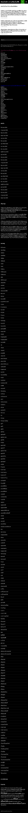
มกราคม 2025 (4, 178)
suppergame (3, 548)
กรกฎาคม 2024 (4, 195)
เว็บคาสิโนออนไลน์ (5, 743)
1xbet (2, 263)
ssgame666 (3, 545)
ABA (2, 277)
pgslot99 (3, 453)
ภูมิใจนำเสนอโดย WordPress (6, 811)
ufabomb (3, 580)
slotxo (2, 65)
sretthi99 (3, 542)
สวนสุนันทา (3, 716)
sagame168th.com (5, 510)
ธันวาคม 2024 (4, 181)
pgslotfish (3, 458)
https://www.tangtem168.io (7, 66)
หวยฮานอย (3, 727)
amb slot (3, 288)
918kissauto (3, 271)
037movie (3, 247)
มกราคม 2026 (4, 146)
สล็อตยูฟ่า (3, 694)
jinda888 (3, 353)
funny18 (3, 323)
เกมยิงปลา (3, 732)
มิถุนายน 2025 (4, 165)
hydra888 (3, 342)
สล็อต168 (3, 659)
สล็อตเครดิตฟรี (4, 702)
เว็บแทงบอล (3, 757)
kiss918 (2, 74)
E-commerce (4, 307)
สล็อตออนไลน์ (4, 700)
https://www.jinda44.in (6, 58)
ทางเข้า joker (4, 80)
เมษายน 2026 (4, 138)
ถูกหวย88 (3, 602)
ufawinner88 (4, 586)
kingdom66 (3, 369)
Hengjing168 (4, 54)
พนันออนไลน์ (4, 629)
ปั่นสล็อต (3, 618)
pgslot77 (3, 448)
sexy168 (3, 521)
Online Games (4, 402)
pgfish (2, 429)
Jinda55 (2, 350)
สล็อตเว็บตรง (4, 55)
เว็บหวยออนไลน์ (4, 754)
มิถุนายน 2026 (4, 132)
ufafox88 (3, 583)
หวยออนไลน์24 (4, 724)
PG (1, 415)
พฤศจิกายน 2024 (4, 184)
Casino (2, 304)
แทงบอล (3, 765)
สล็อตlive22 (3, 683)
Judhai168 (3, 366)
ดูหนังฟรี (3, 107)
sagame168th (4, 507)
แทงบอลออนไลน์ (4, 767)
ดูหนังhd (3, 108)
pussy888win (4, 491)
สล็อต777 (3, 673)
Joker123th (8, 791)
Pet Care (3, 412)
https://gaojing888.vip (6, 73)
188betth (3, 261)
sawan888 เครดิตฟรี (5, 513)
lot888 (2, 385)
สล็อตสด (3, 697)
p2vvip (2, 407)
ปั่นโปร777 (3, 626)
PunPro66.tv (4, 472)
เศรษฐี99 (3, 762)
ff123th (2, 312)
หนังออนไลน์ (4, 719)
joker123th (3, 361)
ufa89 (2, 572)
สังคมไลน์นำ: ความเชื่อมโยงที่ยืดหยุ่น (11, 2)
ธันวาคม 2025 (4, 149)
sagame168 (3, 505)
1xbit (2, 266)
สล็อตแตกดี (3, 713)
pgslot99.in (3, 456)
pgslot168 (3, 445)
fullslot (2, 317)
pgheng (2, 431)
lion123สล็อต (4, 374)
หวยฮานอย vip (4, 729)
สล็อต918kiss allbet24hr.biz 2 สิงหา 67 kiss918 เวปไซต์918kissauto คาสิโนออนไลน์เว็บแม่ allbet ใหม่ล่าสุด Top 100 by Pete (13, 31)
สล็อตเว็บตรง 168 (5, 708)
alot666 (2, 285)
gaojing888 (3, 328)
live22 (2, 377)
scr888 (2, 518)
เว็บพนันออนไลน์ (4, 748)
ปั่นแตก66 (3, 621)
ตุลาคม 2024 (4, 187)
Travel (2, 561)
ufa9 (2, 575)
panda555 (3, 410)
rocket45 (3, 494)
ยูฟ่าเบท (2, 643)
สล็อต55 (3, 664)
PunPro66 (3, 469)
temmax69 (3, 559)
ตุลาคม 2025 (4, 154)
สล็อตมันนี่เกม (4, 692)
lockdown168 (4, 383)
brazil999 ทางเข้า (5, 301)
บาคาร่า (2, 64)
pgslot (2, 61)
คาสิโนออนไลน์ (4, 594)
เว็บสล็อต (3, 751)
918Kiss (2, 269)
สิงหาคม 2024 (4, 192)
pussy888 (3, 62)
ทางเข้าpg (3, 608)
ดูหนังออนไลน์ (4, 79)
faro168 (2, 309)
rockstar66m (4, 496)
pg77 (2, 423)
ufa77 (2, 570)
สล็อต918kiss (15, 801)
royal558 (3, 499)
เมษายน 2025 (4, 170)
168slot (2, 252)
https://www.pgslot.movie (7, 99)
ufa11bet (3, 564)
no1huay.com (4, 396)
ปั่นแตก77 (3, 624)
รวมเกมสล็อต (4, 645)
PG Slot (2, 418)
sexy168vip (3, 523)
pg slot (2, 70)
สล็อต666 (3, 670)
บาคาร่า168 (3, 613)
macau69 (3, 388)
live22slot (3, 104)
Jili (1, 345)
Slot (2, 529)
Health (2, 334)
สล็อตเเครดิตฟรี (4, 711)
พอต (2, 632)
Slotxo (2, 537)
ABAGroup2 (3, 280)
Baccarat (3, 293)
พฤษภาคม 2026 (4, 135)
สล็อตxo (2, 689)
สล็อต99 (3, 681)
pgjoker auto (4, 437)
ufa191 (2, 567)
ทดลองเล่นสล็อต (4, 605)
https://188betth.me (5, 77)
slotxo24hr (3, 540)
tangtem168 (3, 551)
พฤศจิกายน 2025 (4, 151)
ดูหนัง (2, 599)
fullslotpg (3, 320)
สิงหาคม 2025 (4, 160)
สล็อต (2, 656)
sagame (2, 91)
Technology (3, 553)
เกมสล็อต (3, 735)
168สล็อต (3, 255)
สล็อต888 (3, 60)
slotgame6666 (4, 534)
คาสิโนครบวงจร (4, 591)
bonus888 (3, 299)
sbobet (2, 515)
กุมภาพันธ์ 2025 (4, 176)
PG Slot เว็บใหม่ (4, 420)
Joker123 (3, 355)
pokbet (2, 464)
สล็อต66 (3, 667)
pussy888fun (4, 486)
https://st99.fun (4, 57)
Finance (2, 315)
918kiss (2, 87)
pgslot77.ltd (3, 450)
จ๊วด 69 (2, 597)
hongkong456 (4, 339)
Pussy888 (3, 483)
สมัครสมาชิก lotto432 (6, 651)
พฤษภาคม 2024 (4, 197)
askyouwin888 (4, 290)
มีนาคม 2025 (4, 173)
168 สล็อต (3, 250)
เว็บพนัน (3, 746)
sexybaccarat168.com (6, 526)
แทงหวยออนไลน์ (4, 770)
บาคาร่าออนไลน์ (4, 616)
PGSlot (2, 442)
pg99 (2, 102)
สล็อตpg (2, 686)
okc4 (2, 399)
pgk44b (2, 439)
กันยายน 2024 (4, 189)
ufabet (2, 578)
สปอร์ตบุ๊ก (3, 648)
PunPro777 (3, 475)
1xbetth (2, 69)
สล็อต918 (3, 678)
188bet (2, 258)
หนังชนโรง (3, 106)
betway (2, 296)
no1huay (3, 393)
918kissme (3, 274)
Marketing (3, 391)
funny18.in (3, 326)
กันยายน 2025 (4, 157)
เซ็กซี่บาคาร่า (4, 738)
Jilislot (2, 347)
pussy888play (4, 488)
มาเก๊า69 (3, 640)
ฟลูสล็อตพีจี (3, 637)
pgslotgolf (3, 461)
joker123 (3, 53)
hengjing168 (3, 336)
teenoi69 (3, 556)
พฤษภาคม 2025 (4, 168)
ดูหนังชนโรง (4, 110)
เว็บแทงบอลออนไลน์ (5, 759)
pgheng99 (3, 434)
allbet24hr (3, 282)
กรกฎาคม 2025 (4, 162)
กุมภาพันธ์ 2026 (4, 143)
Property (3, 467)
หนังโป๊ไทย (3, 68)
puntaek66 (3, 480)
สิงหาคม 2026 (4, 127)
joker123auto (4, 358)
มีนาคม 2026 (4, 141)
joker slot (3, 81)
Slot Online (3, 532)
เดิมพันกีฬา (3, 740)
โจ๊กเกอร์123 (3, 88)
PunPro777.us (4, 477)
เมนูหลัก (26, 2)
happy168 (3, 331)
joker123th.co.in (4, 364)
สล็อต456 (3, 662)
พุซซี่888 (3, 95)
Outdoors (3, 404)
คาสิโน (2, 589)
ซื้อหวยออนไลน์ (4, 116)
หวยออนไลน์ (3, 118)
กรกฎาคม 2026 (4, 130)
